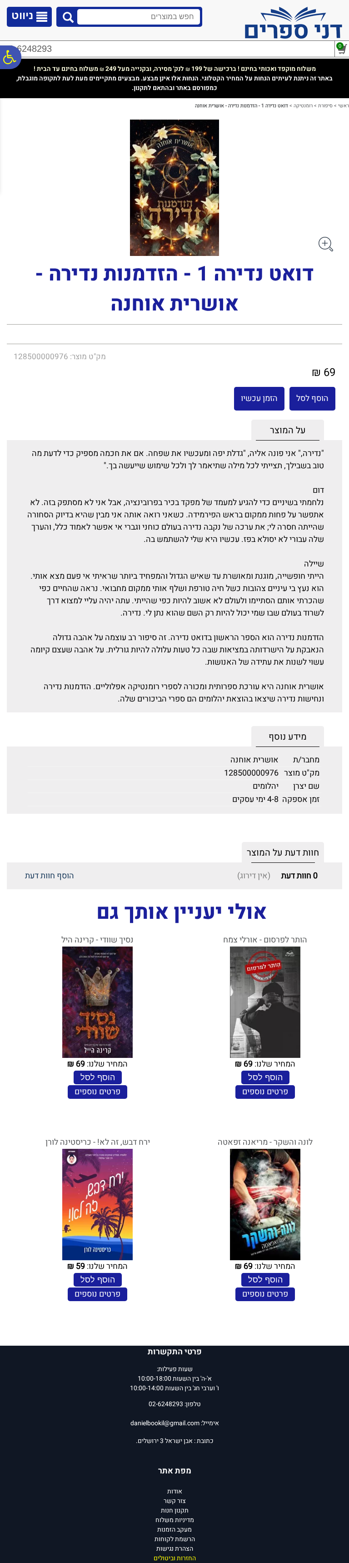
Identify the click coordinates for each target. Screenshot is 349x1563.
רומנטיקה (303, 106)
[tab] (287, 430)
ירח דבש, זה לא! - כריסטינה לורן (97, 1142)
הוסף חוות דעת (49, 876)
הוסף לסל (312, 398)
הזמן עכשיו (259, 398)
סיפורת (325, 106)
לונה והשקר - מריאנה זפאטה (265, 1142)
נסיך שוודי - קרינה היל (97, 940)
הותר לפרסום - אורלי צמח (265, 940)
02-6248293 (28, 49)
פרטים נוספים (265, 1092)
